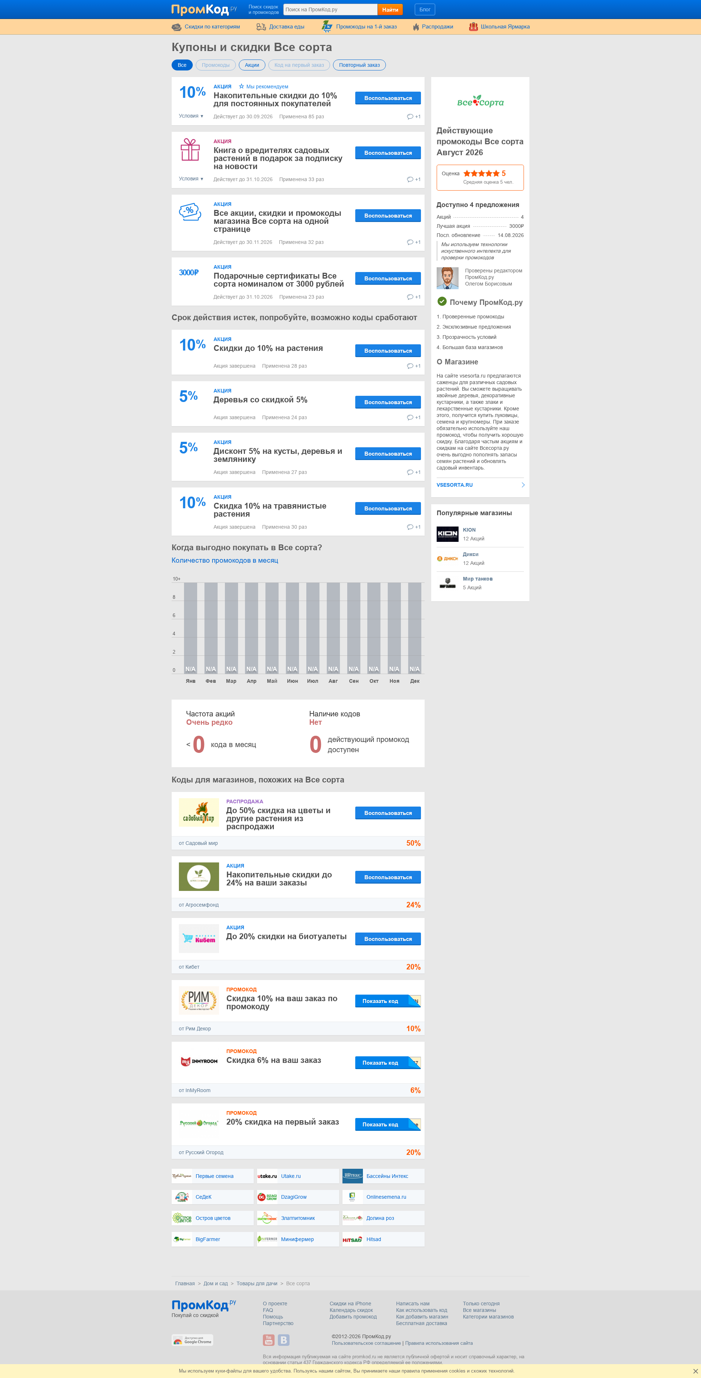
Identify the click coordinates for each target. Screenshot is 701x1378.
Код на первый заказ (299, 65)
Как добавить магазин (422, 1317)
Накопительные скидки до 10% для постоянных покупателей (275, 99)
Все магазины (479, 1310)
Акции (252, 65)
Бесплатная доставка (421, 1323)
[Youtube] (269, 1340)
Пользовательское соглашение (366, 1343)
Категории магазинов (488, 1317)
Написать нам (413, 1303)
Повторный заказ (359, 65)
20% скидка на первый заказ (282, 1121)
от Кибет (189, 967)
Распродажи (437, 26)
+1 (418, 116)
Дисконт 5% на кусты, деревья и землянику (278, 455)
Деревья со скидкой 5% (261, 399)
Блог (425, 9)
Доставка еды (286, 26)
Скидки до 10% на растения (268, 348)
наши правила (404, 1371)
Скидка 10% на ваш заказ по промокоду (281, 1002)
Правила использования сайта (439, 1343)
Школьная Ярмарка (505, 26)
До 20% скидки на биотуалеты (286, 936)
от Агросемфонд (199, 905)
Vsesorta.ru (455, 485)
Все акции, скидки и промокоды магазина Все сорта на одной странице (277, 221)
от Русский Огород (201, 1152)
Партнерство (278, 1323)
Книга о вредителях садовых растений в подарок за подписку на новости (278, 158)
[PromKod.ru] (205, 9)
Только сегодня (481, 1303)
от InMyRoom (195, 1090)
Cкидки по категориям (212, 26)
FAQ (268, 1310)
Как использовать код (421, 1310)
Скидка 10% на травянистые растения (270, 509)
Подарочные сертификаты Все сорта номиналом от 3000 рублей (279, 279)
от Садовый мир (198, 843)
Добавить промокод (353, 1317)
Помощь (273, 1317)
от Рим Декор (195, 1028)
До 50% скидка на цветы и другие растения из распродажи (278, 818)
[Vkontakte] (284, 1340)
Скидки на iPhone (350, 1303)
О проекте (275, 1303)
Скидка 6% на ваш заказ (273, 1060)
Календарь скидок (351, 1310)
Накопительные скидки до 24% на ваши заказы (279, 878)
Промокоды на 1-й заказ (366, 26)
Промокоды (216, 65)
